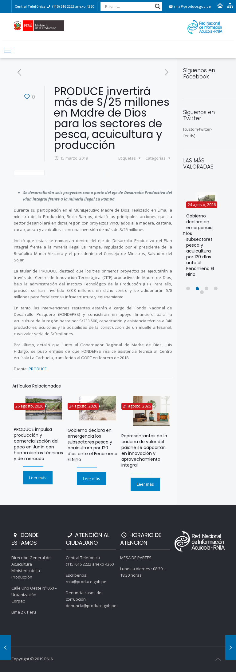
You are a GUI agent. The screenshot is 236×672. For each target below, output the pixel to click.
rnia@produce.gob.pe (192, 6)
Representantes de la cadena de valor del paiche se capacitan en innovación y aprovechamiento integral (144, 450)
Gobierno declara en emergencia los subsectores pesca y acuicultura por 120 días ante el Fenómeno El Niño (92, 445)
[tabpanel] (202, 237)
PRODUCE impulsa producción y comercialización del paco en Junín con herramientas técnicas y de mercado (38, 444)
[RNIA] (118, 27)
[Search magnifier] (157, 6)
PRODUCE (38, 369)
